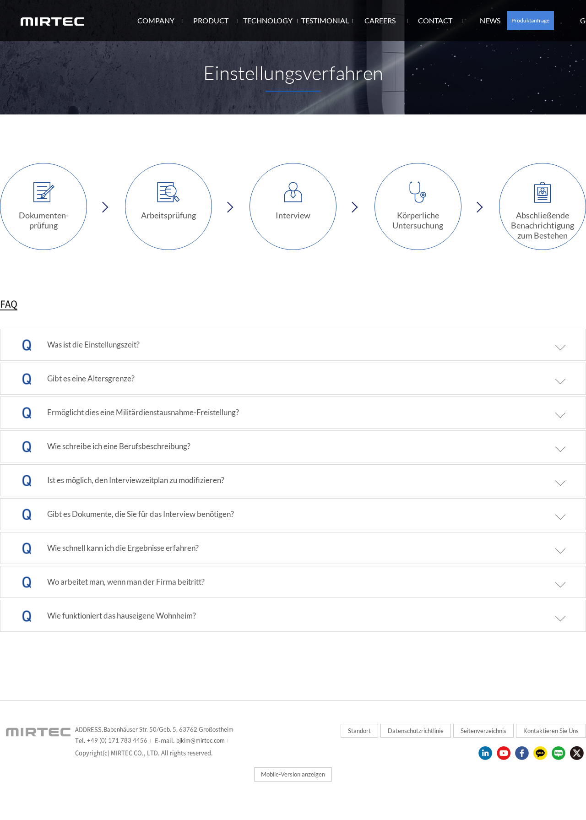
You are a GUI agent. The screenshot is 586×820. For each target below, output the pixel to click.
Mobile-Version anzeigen (293, 774)
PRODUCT (210, 20)
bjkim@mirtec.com (200, 740)
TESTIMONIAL (325, 20)
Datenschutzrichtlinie (416, 730)
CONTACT (435, 20)
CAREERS (380, 20)
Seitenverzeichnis (483, 730)
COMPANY (155, 20)
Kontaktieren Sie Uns (551, 730)
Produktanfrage (530, 20)
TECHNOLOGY (268, 20)
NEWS (490, 20)
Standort (359, 730)
